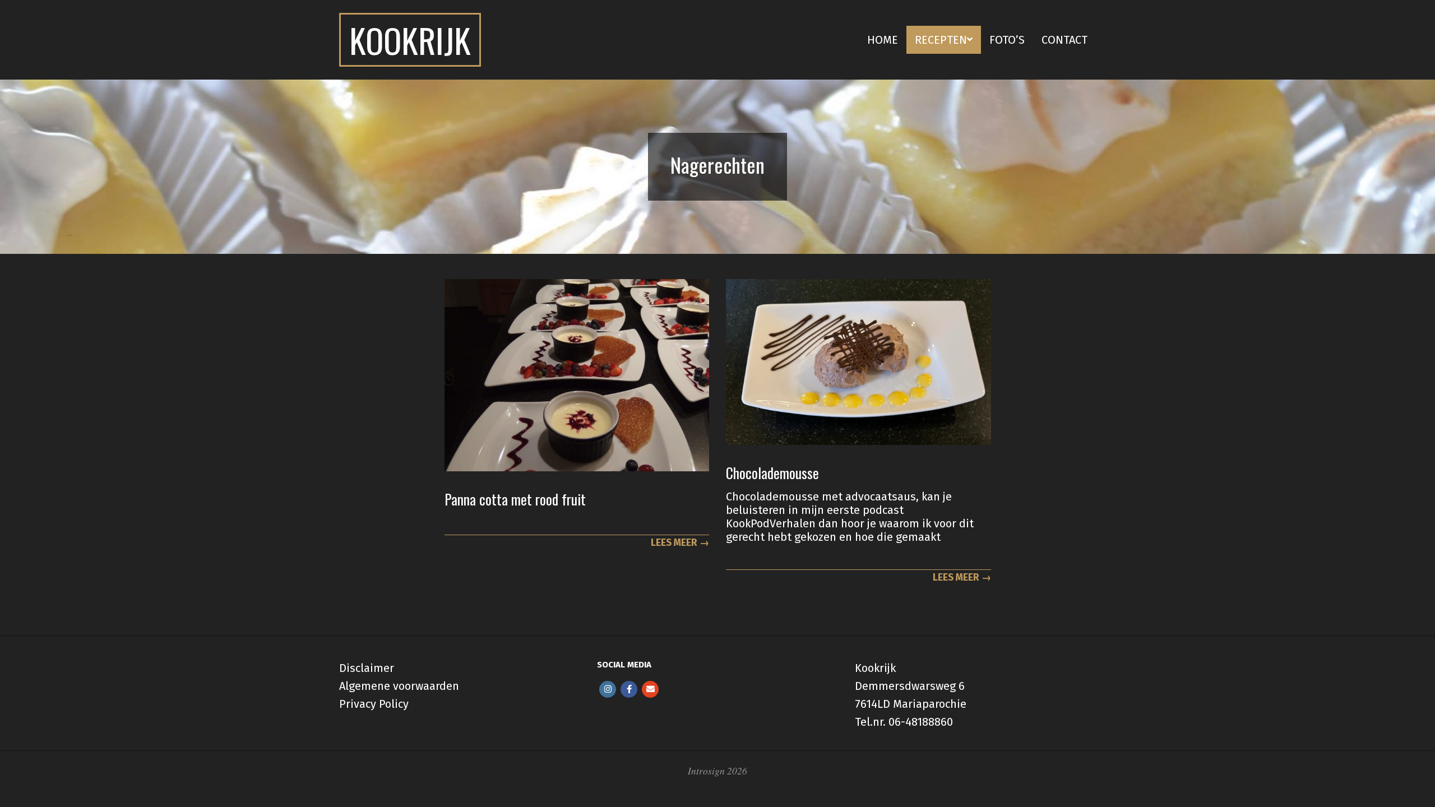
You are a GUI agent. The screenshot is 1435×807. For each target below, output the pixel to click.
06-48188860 (920, 722)
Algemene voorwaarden (399, 686)
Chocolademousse (772, 472)
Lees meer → (680, 543)
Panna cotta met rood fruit (515, 499)
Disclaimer (366, 668)
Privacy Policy (374, 704)
